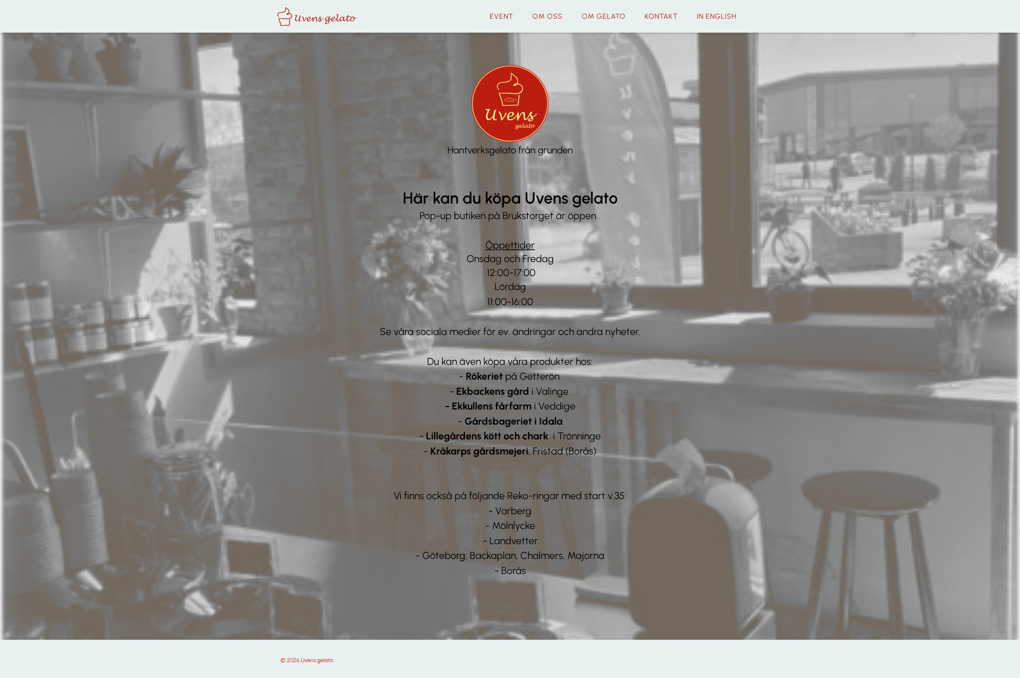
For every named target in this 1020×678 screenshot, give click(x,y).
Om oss (547, 16)
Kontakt (661, 16)
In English (716, 16)
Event (501, 16)
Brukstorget (529, 215)
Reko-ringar (533, 496)
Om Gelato (604, 16)
